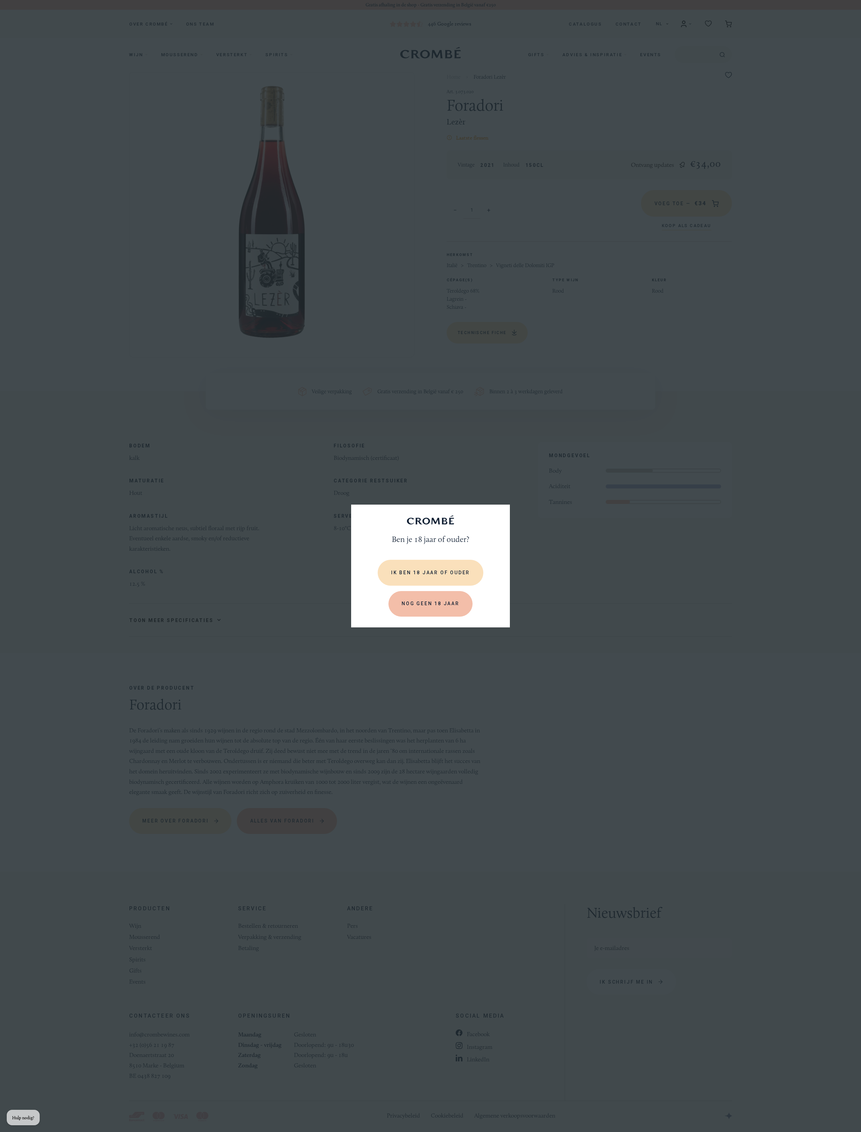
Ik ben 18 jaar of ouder (430, 572)
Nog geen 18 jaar (430, 603)
